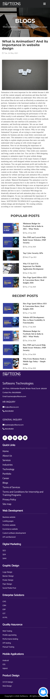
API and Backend (9, 537)
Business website (9, 517)
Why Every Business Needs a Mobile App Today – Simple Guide (34, 361)
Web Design (7, 686)
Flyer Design (7, 584)
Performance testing (10, 639)
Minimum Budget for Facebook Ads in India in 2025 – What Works (33, 226)
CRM (4, 605)
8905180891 (16, 392)
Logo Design (7, 572)
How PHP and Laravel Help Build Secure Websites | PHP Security (34, 240)
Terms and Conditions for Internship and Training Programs (23, 493)
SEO (4, 550)
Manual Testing (8, 647)
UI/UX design (8, 682)
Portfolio (7, 474)
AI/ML (5, 617)
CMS (4, 601)
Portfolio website (9, 525)
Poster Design (8, 580)
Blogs (5, 483)
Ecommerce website (10, 529)
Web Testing (7, 631)
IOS (4, 664)
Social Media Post (9, 588)
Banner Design (8, 576)
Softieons (24, 696)
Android (6, 660)
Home (6, 451)
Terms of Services (11, 487)
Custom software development (14, 533)
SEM (4, 554)
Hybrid (5, 668)
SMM (4, 558)
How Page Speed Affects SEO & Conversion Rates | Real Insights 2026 (35, 280)
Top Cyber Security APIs (33, 253)
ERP (4, 609)
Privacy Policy (9, 500)
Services (7, 460)
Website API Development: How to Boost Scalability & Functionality (34, 320)
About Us (7, 456)
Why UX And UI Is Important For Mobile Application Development (33, 266)
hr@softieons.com (12, 407)
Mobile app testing (9, 635)
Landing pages (8, 521)
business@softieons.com (16, 396)
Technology (8, 469)
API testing (7, 643)
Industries (8, 465)
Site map (7, 504)
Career (6, 478)
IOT (4, 613)
